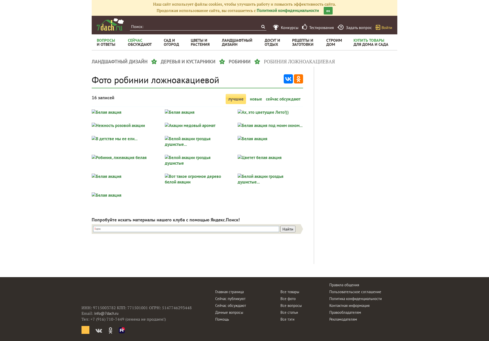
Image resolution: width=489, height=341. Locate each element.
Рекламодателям (343, 319)
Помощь (222, 319)
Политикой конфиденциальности (288, 10)
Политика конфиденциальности (355, 298)
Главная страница (229, 291)
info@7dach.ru (106, 313)
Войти (387, 27)
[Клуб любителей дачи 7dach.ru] (110, 24)
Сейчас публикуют (230, 298)
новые (256, 99)
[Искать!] (263, 26)
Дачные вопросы (229, 312)
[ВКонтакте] (288, 78)
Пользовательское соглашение (355, 291)
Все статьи (289, 312)
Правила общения (344, 284)
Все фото (288, 298)
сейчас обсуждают (283, 99)
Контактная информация (349, 305)
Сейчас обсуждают (230, 305)
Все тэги (287, 319)
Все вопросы (291, 305)
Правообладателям (345, 312)
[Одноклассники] (298, 78)
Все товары (289, 291)
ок (328, 10)
